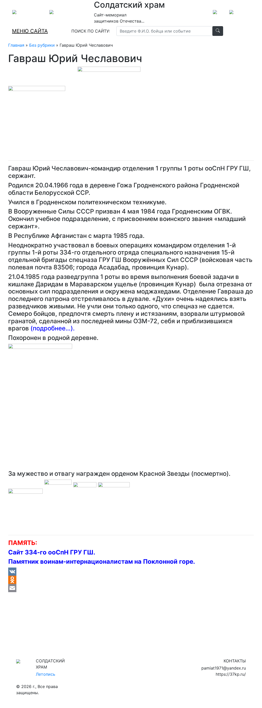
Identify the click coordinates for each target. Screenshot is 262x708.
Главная (16, 45)
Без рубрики (42, 45)
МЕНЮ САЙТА (30, 31)
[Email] (131, 588)
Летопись (45, 674)
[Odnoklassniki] (131, 580)
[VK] (131, 572)
